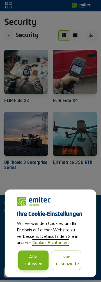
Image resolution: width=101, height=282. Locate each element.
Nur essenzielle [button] (67, 260)
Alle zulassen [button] (33, 260)
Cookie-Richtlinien (50, 242)
